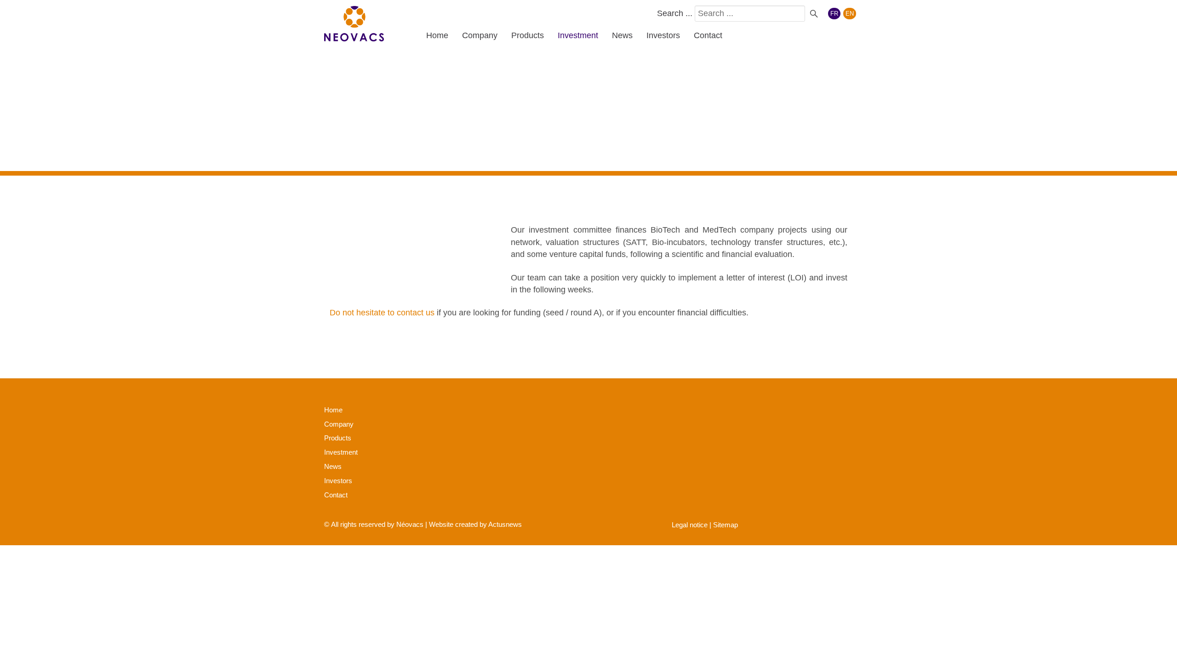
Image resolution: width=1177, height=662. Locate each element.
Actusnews (505, 524)
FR (834, 13)
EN (850, 13)
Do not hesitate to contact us (382, 312)
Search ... (674, 13)
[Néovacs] (354, 23)
